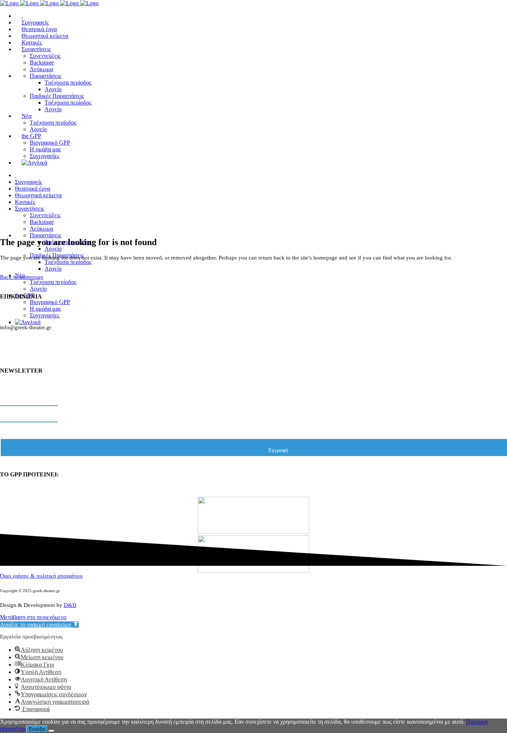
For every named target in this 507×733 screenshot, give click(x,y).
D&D (70, 605)
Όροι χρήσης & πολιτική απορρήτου (41, 576)
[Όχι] (51, 731)
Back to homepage (21, 277)
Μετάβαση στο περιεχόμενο (33, 617)
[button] (39, 624)
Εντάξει (37, 729)
